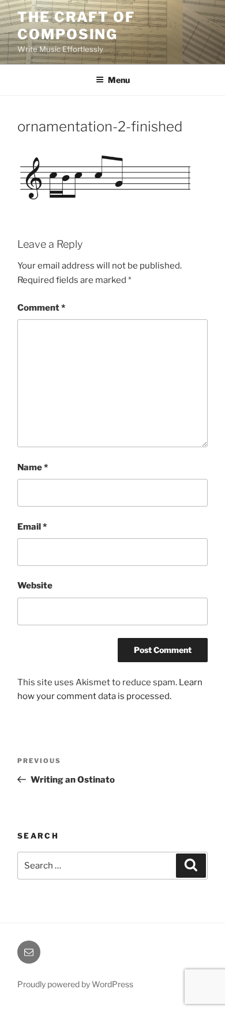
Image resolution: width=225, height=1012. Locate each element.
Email (32, 527)
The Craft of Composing (76, 26)
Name (32, 467)
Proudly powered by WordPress (75, 984)
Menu (119, 80)
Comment (41, 308)
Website (34, 585)
